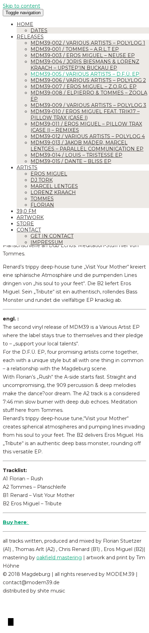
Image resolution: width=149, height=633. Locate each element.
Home (25, 24)
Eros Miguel (48, 174)
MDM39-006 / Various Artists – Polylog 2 (88, 80)
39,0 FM (26, 211)
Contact (29, 230)
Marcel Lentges (54, 186)
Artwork (30, 217)
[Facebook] (8, 622)
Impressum (46, 242)
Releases (30, 37)
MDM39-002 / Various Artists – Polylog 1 (87, 43)
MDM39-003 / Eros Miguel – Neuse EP (82, 55)
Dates (38, 30)
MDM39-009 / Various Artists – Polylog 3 (88, 105)
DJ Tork (41, 180)
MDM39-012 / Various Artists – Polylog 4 (87, 136)
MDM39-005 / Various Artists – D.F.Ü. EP (84, 74)
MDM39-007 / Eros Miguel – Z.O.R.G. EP (83, 86)
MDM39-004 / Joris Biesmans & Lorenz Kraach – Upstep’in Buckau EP (84, 64)
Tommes (42, 199)
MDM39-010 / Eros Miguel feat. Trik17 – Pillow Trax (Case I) (85, 114)
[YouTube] (10, 622)
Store (25, 223)
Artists (27, 167)
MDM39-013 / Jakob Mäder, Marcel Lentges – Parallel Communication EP (86, 145)
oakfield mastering (59, 557)
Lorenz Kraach (53, 192)
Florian (42, 205)
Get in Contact (51, 236)
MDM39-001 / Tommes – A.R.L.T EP (74, 49)
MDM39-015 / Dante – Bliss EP (70, 161)
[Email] (13, 622)
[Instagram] (11, 622)
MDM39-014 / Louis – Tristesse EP (76, 155)
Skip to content (21, 6)
